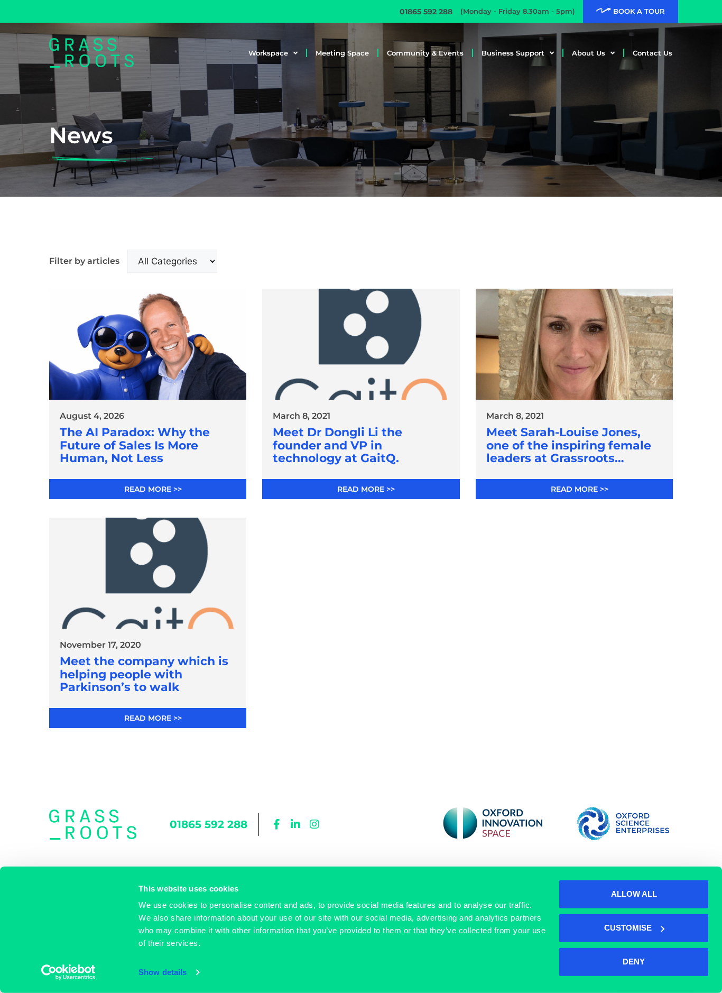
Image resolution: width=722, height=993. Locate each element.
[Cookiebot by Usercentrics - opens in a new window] (68, 972)
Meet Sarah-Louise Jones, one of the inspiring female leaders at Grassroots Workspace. (568, 445)
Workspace (268, 53)
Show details (162, 972)
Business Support (513, 53)
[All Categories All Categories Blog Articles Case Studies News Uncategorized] (172, 261)
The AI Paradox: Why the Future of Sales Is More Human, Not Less (135, 445)
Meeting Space (342, 53)
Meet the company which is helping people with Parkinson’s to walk (144, 674)
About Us (588, 53)
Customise (628, 927)
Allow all (634, 893)
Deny (634, 961)
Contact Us (652, 53)
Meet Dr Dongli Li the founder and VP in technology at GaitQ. (337, 445)
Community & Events (425, 53)
